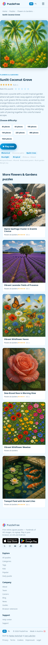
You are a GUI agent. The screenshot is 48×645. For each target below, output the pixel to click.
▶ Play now (8, 146)
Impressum (30, 640)
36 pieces (6, 126)
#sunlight (5, 157)
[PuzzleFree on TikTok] (20, 546)
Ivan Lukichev (29, 636)
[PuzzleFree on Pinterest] (26, 546)
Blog (4, 598)
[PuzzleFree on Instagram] (10, 546)
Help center (7, 619)
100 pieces (31, 126)
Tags (4, 565)
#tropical (16, 157)
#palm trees (31, 153)
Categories (6, 561)
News (4, 601)
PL (36, 4)
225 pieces (20, 132)
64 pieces (19, 126)
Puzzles (12, 11)
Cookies (20, 640)
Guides (5, 605)
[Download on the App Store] (10, 541)
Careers (5, 594)
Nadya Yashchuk (15, 636)
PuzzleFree (13, 4)
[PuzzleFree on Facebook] (31, 546)
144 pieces (6, 132)
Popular (5, 572)
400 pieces (33, 132)
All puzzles (6, 557)
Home (4, 11)
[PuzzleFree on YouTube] (15, 546)
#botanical (5, 153)
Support (5, 623)
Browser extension (9, 609)
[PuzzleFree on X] (4, 546)
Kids (4, 568)
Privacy (5, 640)
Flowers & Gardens (25, 11)
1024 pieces (7, 139)
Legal (39, 640)
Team (4, 590)
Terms (12, 640)
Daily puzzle (7, 576)
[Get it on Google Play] (29, 541)
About (4, 587)
